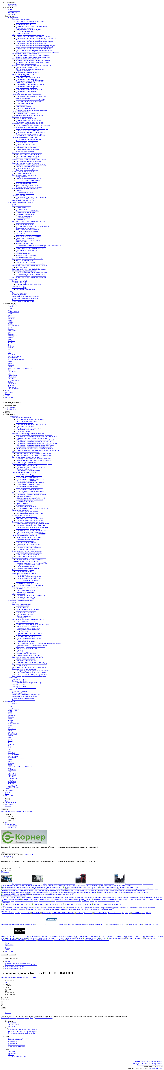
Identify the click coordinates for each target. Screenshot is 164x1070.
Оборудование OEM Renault (25, 199)
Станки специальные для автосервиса (24, 137)
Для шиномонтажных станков (25, 289)
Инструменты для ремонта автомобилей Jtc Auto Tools (29, 265)
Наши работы (9, 397)
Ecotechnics (12, 330)
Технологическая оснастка (24, 183)
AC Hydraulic (12, 305)
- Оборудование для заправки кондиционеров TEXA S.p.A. (35, 445)
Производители (10, 701)
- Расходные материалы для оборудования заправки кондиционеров (38, 450)
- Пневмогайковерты (22, 606)
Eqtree (10, 332)
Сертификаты (12, 12)
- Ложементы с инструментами (26, 660)
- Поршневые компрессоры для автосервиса (30, 520)
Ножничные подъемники (24, 24)
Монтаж (11, 1055)
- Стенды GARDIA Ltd (23, 474)
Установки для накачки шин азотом (27, 72)
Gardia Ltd (11, 341)
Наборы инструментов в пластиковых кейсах (30, 264)
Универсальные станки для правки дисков (29, 115)
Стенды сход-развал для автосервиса (24, 74)
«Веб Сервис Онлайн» (156, 1068)
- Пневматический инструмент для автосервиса (31, 674)
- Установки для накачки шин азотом (28, 471)
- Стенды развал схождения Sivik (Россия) (29, 488)
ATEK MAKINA (13, 312)
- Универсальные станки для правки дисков (30, 513)
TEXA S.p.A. (12, 375)
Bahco (10, 315)
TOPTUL (11, 378)
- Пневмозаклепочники (23, 616)
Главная (7, 961)
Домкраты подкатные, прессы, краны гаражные (31, 272)
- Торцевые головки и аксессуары (27, 623)
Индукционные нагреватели (25, 168)
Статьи (7, 395)
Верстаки (19, 190)
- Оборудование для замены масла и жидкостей (31, 494)
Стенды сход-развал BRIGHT (25, 82)
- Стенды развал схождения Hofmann (28, 484)
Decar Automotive (13, 325)
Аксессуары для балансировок (26, 64)
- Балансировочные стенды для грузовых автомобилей (33, 460)
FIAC (10, 339)
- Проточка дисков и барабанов (26, 542)
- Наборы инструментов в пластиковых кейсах (31, 662)
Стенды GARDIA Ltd (23, 76)
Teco (9, 373)
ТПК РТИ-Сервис (14, 389)
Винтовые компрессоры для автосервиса (29, 120)
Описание (8, 1013)
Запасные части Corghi (19, 283)
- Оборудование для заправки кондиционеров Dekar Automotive (36, 443)
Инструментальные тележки (25, 192)
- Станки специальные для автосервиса (28, 547)
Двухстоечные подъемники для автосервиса (30, 21)
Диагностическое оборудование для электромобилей (33, 125)
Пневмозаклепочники (23, 218)
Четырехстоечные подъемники (26, 23)
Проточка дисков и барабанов (25, 144)
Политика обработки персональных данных (15, 1018)
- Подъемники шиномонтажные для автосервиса (31, 424)
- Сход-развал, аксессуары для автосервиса (30, 491)
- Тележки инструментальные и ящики (28, 638)
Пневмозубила (20, 219)
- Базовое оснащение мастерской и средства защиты (33, 624)
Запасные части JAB (18, 286)
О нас (10, 9)
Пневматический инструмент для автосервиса (31, 276)
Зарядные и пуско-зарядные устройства (28, 154)
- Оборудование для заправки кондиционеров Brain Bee (34, 447)
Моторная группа (21, 267)
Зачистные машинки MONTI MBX (27, 211)
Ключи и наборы (21, 241)
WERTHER (12, 383)
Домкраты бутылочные (23, 106)
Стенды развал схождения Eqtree (26, 79)
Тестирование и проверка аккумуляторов (29, 134)
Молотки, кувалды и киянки (25, 243)
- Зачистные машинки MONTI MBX (27, 609)
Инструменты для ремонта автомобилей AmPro (27, 259)
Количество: (5, 1000)
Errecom (10, 334)
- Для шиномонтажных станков (26, 688)
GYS (9, 344)
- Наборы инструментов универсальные (29, 633)
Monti (10, 363)
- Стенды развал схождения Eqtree (27, 477)
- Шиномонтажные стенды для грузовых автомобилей (33, 455)
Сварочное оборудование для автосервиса (25, 163)
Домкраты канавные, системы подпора (28, 29)
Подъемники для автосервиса (21, 19)
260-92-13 (31, 854)
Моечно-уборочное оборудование (23, 171)
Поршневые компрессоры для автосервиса (29, 122)
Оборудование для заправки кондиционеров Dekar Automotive (36, 45)
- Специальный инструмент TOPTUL (28, 655)
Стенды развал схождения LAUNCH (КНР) (30, 81)
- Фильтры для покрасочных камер (27, 583)
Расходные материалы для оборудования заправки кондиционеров (37, 52)
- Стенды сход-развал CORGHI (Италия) (29, 476)
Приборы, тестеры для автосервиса (27, 130)
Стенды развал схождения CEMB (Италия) (30, 84)
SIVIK (10, 366)
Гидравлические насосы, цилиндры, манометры (31, 110)
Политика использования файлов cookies (21, 1033)
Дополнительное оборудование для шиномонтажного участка (32, 65)
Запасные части (13, 279)
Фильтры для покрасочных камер (27, 185)
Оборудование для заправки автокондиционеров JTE (33, 43)
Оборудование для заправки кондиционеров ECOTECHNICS (36, 38)
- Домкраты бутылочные (24, 505)
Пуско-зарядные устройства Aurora (27, 156)
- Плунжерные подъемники (25, 429)
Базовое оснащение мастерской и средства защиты (32, 226)
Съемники (19, 252)
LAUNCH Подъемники (16, 359)
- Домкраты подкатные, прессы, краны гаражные (32, 671)
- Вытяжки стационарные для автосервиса (29, 559)
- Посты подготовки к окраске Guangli (28, 578)
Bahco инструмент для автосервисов (24, 271)
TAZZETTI (12, 371)
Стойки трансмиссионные (24, 103)
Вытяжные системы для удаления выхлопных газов (29, 159)
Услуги (10, 291)
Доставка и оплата (14, 11)
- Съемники (20, 650)
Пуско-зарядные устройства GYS (26, 158)
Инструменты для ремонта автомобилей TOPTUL (28, 221)
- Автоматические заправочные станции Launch (31, 438)
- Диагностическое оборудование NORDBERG (31, 534)
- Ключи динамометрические (25, 659)
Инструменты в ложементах (25, 223)
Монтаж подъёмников (19, 294)
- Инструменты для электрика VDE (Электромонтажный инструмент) (38, 643)
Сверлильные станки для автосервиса (28, 146)
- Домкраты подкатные (23, 496)
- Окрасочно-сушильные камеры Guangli (29, 577)
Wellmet (10, 382)
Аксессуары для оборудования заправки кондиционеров (34, 50)
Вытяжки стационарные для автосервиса (29, 161)
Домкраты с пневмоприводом (25, 108)
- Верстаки (19, 588)
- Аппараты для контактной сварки (27, 568)
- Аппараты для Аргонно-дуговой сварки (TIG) (31, 563)
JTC (9, 353)
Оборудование (13, 18)
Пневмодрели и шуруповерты (25, 212)
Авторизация (12, 4)
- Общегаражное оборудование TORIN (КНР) (30, 498)
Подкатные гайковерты (23, 71)
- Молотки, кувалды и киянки (25, 641)
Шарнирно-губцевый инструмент (27, 231)
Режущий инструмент (23, 253)
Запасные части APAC (19, 281)
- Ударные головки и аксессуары (26, 653)
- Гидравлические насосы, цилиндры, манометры (32, 508)
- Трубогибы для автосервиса (25, 549)
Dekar (10, 327)
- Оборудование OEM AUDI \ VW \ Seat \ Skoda (31, 595)
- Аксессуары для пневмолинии (26, 517)
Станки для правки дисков (20, 112)
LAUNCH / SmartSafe (15, 356)
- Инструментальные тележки (25, 590)
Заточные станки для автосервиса (27, 141)
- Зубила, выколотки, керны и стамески (28, 635)
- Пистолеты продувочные (24, 614)
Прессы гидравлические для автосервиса (29, 101)
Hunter (10, 347)
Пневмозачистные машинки (25, 214)
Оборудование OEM (18, 195)
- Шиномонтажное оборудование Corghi (29, 683)
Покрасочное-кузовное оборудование (24, 175)
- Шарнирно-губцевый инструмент (27, 630)
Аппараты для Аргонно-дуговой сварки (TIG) (31, 165)
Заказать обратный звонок (13, 402)
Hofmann (11, 346)
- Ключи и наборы (22, 640)
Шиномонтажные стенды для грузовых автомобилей (33, 57)
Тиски (14, 204)
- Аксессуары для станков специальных (29, 537)
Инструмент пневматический (21, 206)
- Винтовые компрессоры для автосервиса (29, 518)
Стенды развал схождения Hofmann (27, 86)
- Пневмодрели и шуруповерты (26, 611)
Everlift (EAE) (12, 336)
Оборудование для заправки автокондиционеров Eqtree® (34, 41)
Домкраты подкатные (23, 98)
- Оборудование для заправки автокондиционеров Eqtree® (35, 440)
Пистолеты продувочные (24, 216)
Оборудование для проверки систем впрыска (30, 132)
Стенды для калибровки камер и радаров (29, 187)
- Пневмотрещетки (22, 607)
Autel (10, 313)
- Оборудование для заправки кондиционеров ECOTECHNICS (36, 436)
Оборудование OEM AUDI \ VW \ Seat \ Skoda (31, 197)
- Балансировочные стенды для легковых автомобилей (33, 459)
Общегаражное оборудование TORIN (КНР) (30, 100)
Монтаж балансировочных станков (23, 301)
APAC (10, 308)
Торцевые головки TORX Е (14, 968)
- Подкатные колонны (23, 431)
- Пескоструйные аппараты (25, 541)
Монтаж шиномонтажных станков (23, 300)
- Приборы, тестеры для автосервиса (28, 529)
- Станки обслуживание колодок (26, 546)
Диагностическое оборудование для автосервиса (28, 124)
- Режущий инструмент (23, 652)
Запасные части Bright (19, 288)
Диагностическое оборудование (18, 1038)
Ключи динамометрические (25, 260)
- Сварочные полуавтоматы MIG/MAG (28, 565)
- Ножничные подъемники (24, 423)
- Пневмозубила (21, 618)
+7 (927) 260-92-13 (10, 407)
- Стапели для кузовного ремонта (27, 580)
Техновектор (12, 387)
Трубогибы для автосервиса (25, 151)
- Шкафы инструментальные (25, 592)
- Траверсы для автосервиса (25, 426)
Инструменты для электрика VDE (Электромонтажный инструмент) (38, 245)
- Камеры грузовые (22, 575)
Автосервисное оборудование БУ (23, 200)
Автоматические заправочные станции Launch (31, 40)
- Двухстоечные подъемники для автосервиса (30, 419)
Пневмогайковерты (22, 207)
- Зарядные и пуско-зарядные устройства (29, 553)
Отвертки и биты (21, 233)
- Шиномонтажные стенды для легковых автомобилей (33, 453)
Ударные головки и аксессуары (26, 255)
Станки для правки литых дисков (27, 113)
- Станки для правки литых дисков (27, 512)
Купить (4, 1007)
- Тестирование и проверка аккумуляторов (29, 532)
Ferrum (10, 337)
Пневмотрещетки (21, 209)
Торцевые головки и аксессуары (26, 224)
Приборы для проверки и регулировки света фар (32, 129)
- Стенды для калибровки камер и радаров (29, 585)
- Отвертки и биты (22, 631)
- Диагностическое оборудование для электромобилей (33, 524)
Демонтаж (11, 1051)
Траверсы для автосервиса (24, 28)
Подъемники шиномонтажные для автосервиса (31, 26)
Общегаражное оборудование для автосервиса (27, 94)
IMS (9, 349)
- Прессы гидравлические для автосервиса (29, 500)
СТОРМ (11, 385)
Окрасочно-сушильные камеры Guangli (28, 178)
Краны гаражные (21, 105)
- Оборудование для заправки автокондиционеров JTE (33, 441)
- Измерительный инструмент (25, 636)
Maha (10, 361)
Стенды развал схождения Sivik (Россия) (29, 89)
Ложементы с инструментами (25, 262)
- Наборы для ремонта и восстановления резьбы (31, 645)
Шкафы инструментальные (25, 194)
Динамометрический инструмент (27, 228)
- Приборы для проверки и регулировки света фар (32, 527)
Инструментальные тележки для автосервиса (30, 274)
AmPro (10, 306)
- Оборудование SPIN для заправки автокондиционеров (34, 435)
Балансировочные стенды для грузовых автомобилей (33, 62)
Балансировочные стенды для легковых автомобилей (33, 60)
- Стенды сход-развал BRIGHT (26, 481)
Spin (9, 370)
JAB (9, 351)
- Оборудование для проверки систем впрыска (31, 530)
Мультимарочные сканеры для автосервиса (30, 127)
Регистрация (12, 6)
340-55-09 (7, 856)
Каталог (6, 870)
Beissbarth (11, 317)
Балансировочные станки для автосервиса (25, 59)
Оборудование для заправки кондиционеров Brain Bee (33, 48)
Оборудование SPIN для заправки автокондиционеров (33, 36)
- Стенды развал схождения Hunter (27, 486)
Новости (7, 394)
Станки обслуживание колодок (26, 147)
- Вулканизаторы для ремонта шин (27, 465)
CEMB (10, 322)
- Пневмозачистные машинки (25, 612)
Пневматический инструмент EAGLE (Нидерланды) (29, 269)
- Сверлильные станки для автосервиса (28, 544)
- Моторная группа (22, 665)
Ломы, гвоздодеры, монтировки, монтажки (30, 248)
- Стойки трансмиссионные (25, 501)
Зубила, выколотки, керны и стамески (28, 236)
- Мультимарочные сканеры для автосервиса (30, 525)
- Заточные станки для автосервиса (27, 539)
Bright (10, 320)
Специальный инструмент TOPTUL (27, 257)
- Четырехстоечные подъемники (26, 421)
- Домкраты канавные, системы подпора (29, 428)
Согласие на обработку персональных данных (23, 1031)
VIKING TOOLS (13, 380)
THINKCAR (12, 377)
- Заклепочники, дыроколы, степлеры (28, 628)
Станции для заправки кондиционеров (15, 1040)
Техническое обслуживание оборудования (25, 296)
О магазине (12, 1023)
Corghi (10, 324)
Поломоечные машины (23, 173)
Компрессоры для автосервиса (22, 117)
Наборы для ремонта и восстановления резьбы (31, 247)
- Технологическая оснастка (25, 582)
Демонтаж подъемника (19, 293)
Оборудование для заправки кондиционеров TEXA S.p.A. (34, 47)
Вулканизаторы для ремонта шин (26, 67)
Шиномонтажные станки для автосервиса (25, 53)
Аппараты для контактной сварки (27, 170)
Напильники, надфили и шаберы (26, 250)
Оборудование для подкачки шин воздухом (30, 69)
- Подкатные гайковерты (24, 469)
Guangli (10, 342)
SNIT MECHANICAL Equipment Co (20, 368)
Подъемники (12, 1043)
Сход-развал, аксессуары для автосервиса (29, 93)
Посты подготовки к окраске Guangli (28, 180)
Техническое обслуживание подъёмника (25, 298)
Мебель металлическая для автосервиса (25, 188)
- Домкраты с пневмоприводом (26, 506)
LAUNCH (11, 354)
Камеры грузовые (21, 177)
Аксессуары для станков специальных (28, 139)
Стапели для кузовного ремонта (26, 182)
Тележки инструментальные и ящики (28, 240)
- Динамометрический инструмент (27, 626)
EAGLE (10, 329)
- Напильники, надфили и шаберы (27, 648)
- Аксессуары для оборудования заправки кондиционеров (34, 448)
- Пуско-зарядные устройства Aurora (27, 554)
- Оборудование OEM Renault (25, 597)
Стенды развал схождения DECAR (27, 91)
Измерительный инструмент (25, 238)
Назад (7, 412)
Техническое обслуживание (17, 1056)
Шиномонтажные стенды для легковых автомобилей (33, 55)
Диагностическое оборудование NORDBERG (31, 135)
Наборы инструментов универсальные (28, 235)
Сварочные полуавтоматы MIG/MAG (28, 166)
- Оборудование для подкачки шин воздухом (30, 467)
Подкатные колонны (22, 33)
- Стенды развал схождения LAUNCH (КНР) (30, 479)
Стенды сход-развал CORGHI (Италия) (28, 77)
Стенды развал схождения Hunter (26, 88)
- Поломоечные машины (24, 571)
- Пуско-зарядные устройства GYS (27, 556)
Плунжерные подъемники (24, 31)
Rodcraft (11, 365)
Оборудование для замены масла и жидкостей (31, 96)
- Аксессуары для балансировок (26, 462)
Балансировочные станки (16, 1046)
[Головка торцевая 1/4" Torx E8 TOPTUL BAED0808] (18, 977)
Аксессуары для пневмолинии (26, 118)
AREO (10, 310)
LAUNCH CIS (13, 358)
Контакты (11, 14)
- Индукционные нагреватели (25, 566)
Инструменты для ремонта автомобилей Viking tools (29, 277)
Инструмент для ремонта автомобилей (20, 202)
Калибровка (12, 1053)
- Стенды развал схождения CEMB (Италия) (30, 482)
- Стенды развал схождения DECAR (27, 489)
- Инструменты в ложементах (25, 621)
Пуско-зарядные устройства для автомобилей (27, 153)
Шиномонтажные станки (16, 1045)
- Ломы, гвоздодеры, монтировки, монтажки (30, 647)
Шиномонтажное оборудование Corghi (28, 284)
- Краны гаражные (22, 503)
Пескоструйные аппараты (24, 142)
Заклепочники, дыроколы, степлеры (27, 230)
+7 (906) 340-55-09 (10, 409)
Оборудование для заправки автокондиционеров (28, 35)
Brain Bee (11, 318)
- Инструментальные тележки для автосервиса (31, 672)
